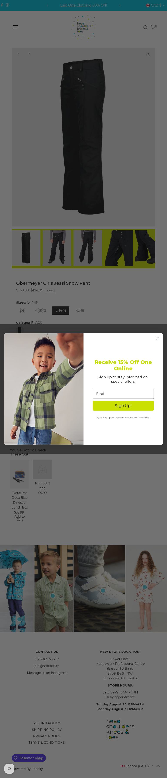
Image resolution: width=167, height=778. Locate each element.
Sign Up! (123, 405)
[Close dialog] (157, 338)
